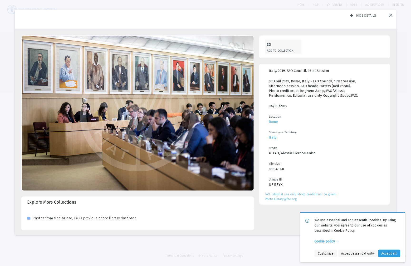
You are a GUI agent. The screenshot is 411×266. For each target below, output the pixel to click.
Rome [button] (273, 122)
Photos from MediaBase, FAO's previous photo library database (85, 218)
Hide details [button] (366, 15)
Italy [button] (272, 137)
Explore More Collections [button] (51, 202)
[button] (391, 15)
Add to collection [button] (280, 50)
